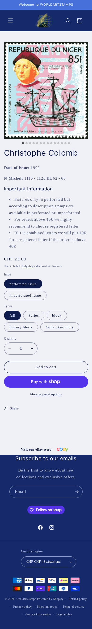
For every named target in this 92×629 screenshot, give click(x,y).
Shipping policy (47, 606)
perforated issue (23, 284)
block (57, 315)
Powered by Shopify (50, 599)
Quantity (10, 338)
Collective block (60, 327)
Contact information (38, 614)
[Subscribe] (76, 492)
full (12, 315)
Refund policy (78, 599)
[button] (10, 20)
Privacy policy (22, 606)
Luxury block (21, 327)
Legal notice (64, 614)
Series (34, 315)
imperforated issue (25, 295)
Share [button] (14, 408)
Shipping (27, 266)
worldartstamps (26, 599)
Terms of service (73, 606)
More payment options (46, 394)
